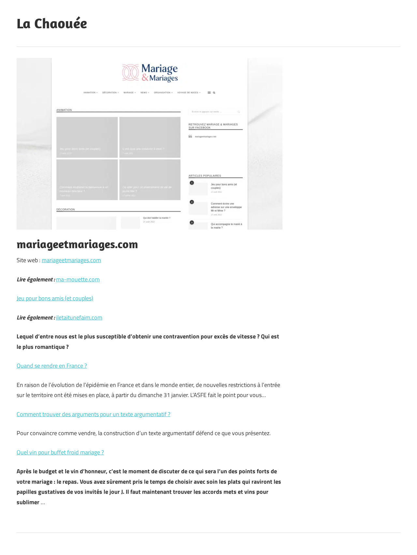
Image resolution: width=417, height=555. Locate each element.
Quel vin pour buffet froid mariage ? (60, 452)
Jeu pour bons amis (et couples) (55, 298)
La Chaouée (52, 23)
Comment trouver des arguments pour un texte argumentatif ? (93, 414)
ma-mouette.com (78, 279)
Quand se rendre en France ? (52, 365)
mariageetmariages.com (71, 260)
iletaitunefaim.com (79, 317)
